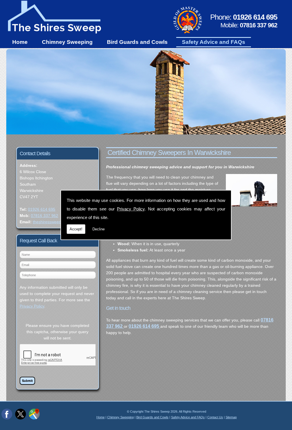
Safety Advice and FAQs (213, 42)
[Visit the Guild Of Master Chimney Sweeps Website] (187, 32)
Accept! (76, 229)
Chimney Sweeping (67, 42)
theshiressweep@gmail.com (58, 222)
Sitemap (231, 417)
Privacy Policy (131, 208)
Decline (98, 229)
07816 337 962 (44, 215)
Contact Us (215, 417)
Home (20, 42)
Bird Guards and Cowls (137, 42)
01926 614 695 (41, 209)
